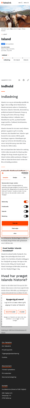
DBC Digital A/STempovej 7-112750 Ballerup (7, 395)
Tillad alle (15, 223)
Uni (20, 311)
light (5, 34)
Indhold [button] (4, 55)
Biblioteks (9, 311)
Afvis (15, 233)
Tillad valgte (15, 228)
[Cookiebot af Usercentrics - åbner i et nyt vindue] (21, 173)
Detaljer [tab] (15, 177)
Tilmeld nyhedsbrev (8, 369)
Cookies (4, 357)
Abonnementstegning (9, 377)
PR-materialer (6, 373)
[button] (20, 3)
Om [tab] (25, 177)
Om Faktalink (6, 346)
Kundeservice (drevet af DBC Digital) (14, 389)
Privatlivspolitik (7, 350)
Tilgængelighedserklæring (10, 353)
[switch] (26, 206)
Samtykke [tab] (5, 177)
